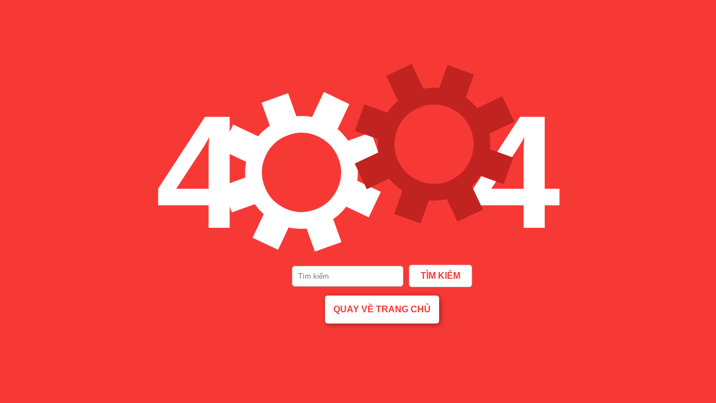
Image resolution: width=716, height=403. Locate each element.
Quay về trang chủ (382, 309)
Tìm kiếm (440, 275)
